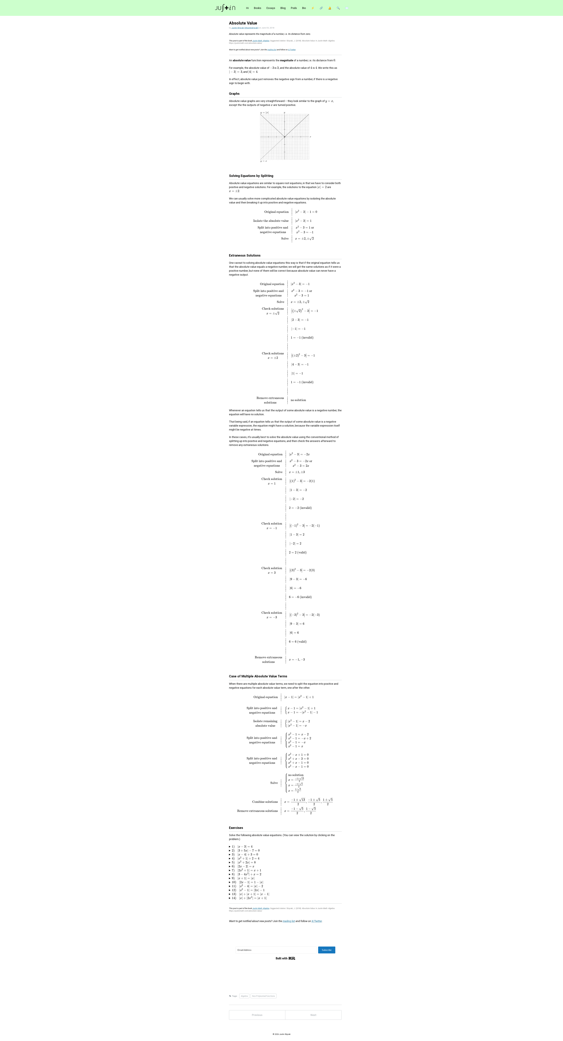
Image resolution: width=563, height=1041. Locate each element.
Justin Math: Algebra (260, 41)
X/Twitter (292, 50)
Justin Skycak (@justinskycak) (245, 28)
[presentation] (334, 60)
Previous (257, 1015)
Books (257, 8)
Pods (294, 8)
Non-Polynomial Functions (263, 996)
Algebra (244, 996)
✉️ (346, 8)
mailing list (271, 50)
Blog (283, 8)
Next (313, 1015)
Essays (271, 8)
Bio (304, 8)
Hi (247, 8)
